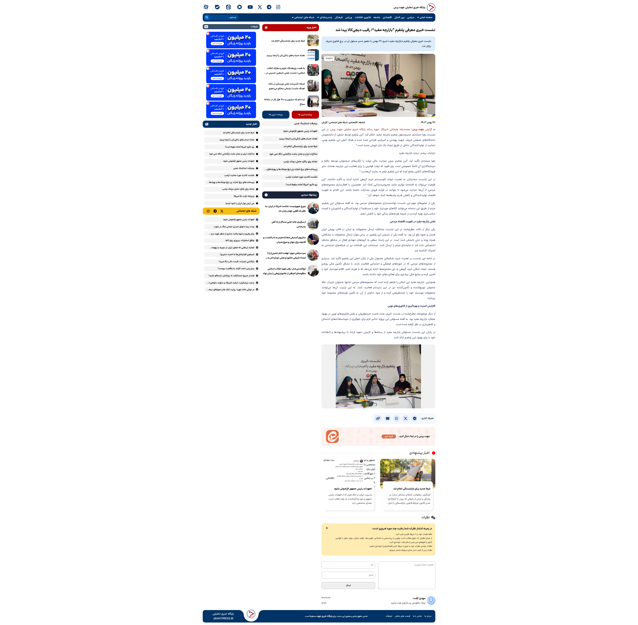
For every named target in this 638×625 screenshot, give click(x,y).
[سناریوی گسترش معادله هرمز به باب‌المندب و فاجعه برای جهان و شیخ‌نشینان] (313, 240)
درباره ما (428, 616)
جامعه (376, 17)
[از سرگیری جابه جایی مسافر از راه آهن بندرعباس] (313, 224)
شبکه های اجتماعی (304, 17)
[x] (260, 7)
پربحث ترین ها (276, 114)
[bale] (217, 7)
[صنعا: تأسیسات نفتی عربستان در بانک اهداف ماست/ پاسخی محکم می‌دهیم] (313, 86)
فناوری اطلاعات (363, 17)
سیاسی (410, 17)
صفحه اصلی (426, 17)
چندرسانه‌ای (326, 17)
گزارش (324, 122)
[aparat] (206, 7)
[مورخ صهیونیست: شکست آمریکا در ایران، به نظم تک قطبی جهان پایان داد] (313, 208)
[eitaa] (228, 7)
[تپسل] (208, 33)
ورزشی (348, 17)
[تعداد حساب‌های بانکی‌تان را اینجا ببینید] (313, 55)
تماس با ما (417, 616)
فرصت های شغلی (402, 616)
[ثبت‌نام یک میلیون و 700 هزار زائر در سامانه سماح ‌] (313, 102)
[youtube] (250, 7)
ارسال (348, 585)
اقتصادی (387, 17)
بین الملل (399, 17)
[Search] (206, 17)
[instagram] (278, 7)
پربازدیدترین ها (305, 114)
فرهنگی (339, 17)
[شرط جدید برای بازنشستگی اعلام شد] (313, 41)
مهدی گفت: (419, 598)
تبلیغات (389, 616)
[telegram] (269, 7)
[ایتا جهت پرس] (378, 437)
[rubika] (239, 7)
